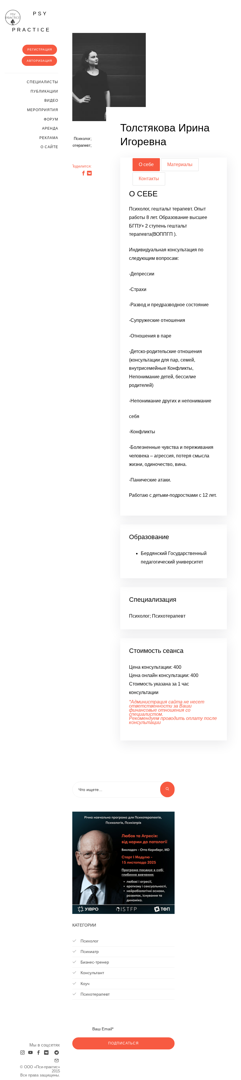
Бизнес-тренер (94, 962)
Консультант (91, 972)
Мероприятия (42, 110)
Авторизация (39, 60)
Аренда (50, 128)
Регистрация (39, 49)
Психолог (88, 941)
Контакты (149, 178)
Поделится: (81, 166)
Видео (51, 100)
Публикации (44, 91)
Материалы (180, 164)
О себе (146, 164)
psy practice (31, 22)
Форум (51, 119)
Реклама (48, 138)
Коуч (84, 983)
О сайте (49, 147)
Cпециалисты (42, 82)
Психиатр (89, 951)
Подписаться (123, 1043)
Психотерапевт (94, 994)
